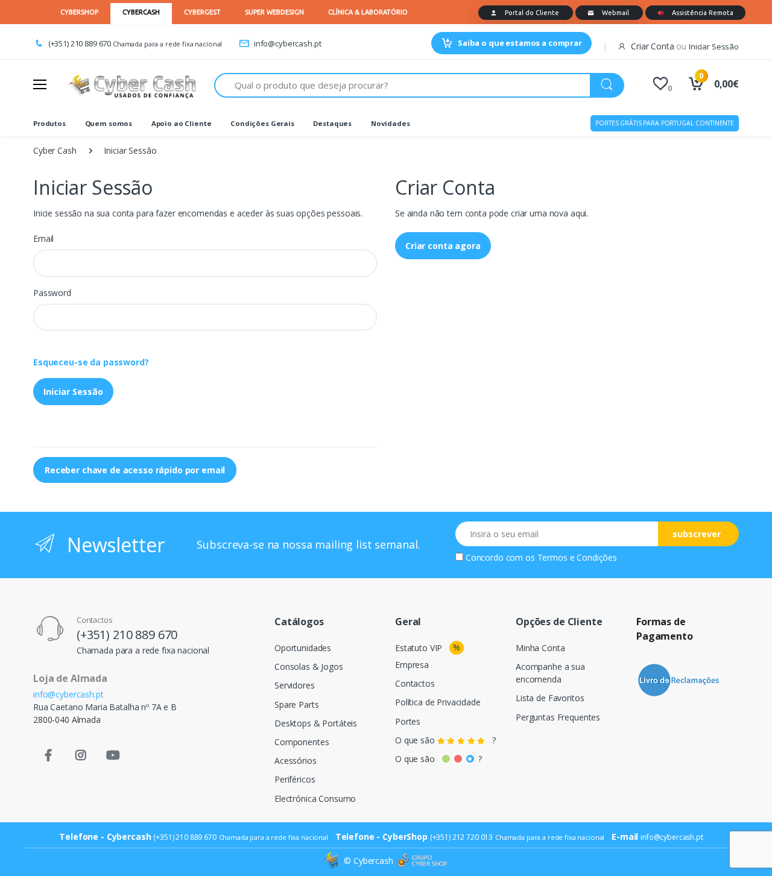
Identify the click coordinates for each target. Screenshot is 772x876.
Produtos (49, 123)
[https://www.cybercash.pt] (131, 85)
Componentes (301, 742)
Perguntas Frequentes (558, 717)
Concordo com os (541, 557)
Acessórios (295, 760)
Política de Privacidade (438, 702)
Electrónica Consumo (315, 798)
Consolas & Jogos (308, 666)
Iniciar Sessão (73, 391)
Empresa (412, 664)
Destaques (332, 123)
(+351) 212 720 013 (461, 837)
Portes (407, 721)
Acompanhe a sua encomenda (550, 673)
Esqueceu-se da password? (91, 362)
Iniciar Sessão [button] (714, 46)
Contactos (415, 683)
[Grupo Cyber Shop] (422, 861)
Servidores (294, 685)
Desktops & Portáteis (315, 723)
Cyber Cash (55, 150)
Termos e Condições (577, 557)
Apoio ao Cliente (181, 123)
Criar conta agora (443, 245)
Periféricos (294, 779)
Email (43, 238)
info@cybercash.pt (287, 43)
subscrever (696, 534)
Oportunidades (302, 648)
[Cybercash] (332, 860)
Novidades (390, 123)
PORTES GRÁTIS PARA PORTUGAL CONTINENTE (664, 123)
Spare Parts (296, 704)
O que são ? (445, 740)
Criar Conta (652, 46)
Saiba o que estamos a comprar (520, 42)
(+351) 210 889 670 (79, 43)
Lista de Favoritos (550, 698)
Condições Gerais (262, 123)
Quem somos (109, 123)
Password (52, 292)
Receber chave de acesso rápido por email (135, 470)
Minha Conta (540, 648)
